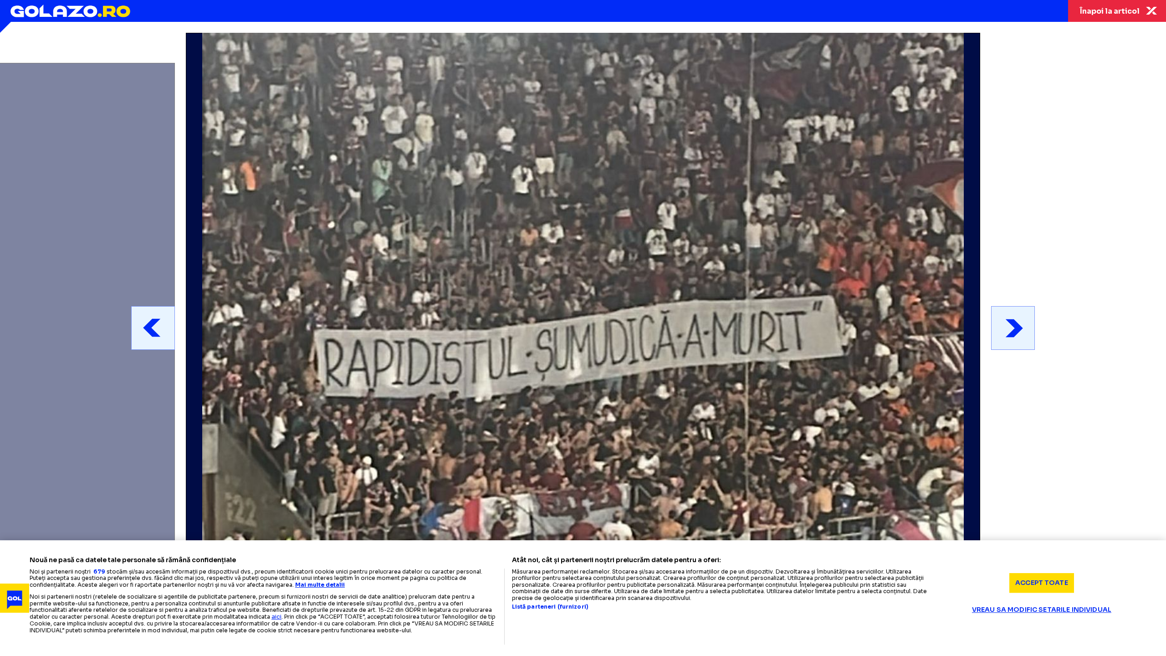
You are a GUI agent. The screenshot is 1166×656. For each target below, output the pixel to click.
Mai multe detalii (320, 584)
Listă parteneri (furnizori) (550, 607)
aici (276, 616)
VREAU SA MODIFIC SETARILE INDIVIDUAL (1041, 609)
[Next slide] (1013, 328)
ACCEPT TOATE (1041, 583)
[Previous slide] (153, 328)
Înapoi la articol (1110, 11)
